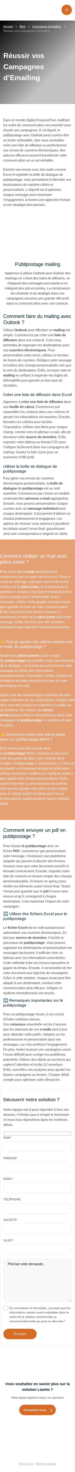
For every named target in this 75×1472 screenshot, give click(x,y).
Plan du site (26, 1463)
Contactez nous (35, 1410)
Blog (22, 26)
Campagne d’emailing (46, 26)
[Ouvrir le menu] (66, 10)
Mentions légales (46, 1463)
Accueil (8, 26)
